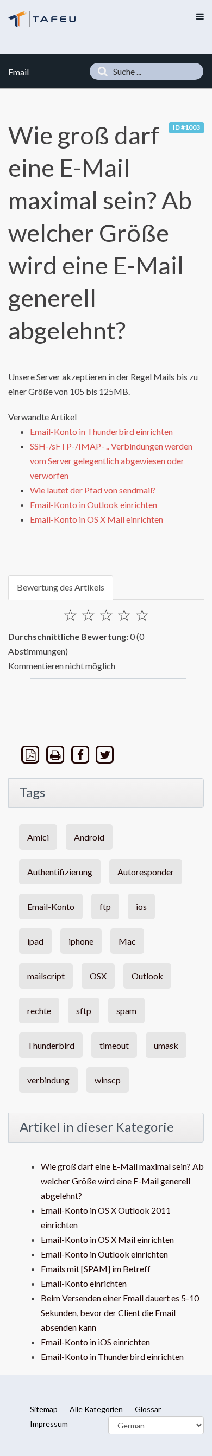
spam (126, 1010)
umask (166, 1045)
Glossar (148, 1409)
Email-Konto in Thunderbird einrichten (101, 431)
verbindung (48, 1080)
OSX (98, 976)
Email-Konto (50, 906)
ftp (105, 906)
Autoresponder (145, 872)
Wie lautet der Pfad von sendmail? (93, 490)
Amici (38, 837)
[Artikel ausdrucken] (56, 754)
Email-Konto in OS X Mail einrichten (96, 519)
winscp (108, 1080)
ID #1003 (186, 127)
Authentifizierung (59, 872)
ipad (35, 941)
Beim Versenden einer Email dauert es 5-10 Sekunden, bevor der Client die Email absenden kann (120, 1312)
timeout (114, 1045)
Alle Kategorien (96, 1409)
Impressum (49, 1423)
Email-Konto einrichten (84, 1283)
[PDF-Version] (31, 754)
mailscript (46, 976)
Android (89, 837)
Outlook (147, 976)
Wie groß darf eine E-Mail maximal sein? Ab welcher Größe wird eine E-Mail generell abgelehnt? (122, 1181)
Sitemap (44, 1409)
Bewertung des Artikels (60, 587)
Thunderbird (50, 1045)
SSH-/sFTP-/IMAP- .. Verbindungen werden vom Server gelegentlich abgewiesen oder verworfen (111, 460)
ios (141, 906)
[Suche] (100, 71)
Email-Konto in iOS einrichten (95, 1342)
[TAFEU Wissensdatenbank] (42, 18)
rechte (39, 1010)
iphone (80, 941)
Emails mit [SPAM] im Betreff (96, 1268)
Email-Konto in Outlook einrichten (93, 504)
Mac (127, 941)
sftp (83, 1010)
